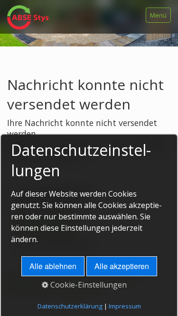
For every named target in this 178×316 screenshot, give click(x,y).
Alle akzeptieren (121, 266)
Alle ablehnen (52, 266)
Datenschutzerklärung (70, 306)
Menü (158, 15)
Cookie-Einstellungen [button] (87, 285)
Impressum (125, 306)
